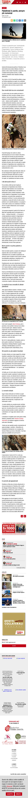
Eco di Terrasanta (14, 767)
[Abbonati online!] (20, 2)
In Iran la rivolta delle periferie (9, 559)
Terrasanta (14, 766)
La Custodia (14, 755)
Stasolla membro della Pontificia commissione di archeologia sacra (18, 586)
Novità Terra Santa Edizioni (8, 655)
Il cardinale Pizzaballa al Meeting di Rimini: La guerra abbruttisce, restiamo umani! (19, 602)
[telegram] (17, 21)
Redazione (14, 751)
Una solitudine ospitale (20, 704)
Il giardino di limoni (11, 544)
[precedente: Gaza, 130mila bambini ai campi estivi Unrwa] (22, 516)
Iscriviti (14, 645)
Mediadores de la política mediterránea (7, 706)
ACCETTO (10, 794)
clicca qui (9, 786)
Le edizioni (14, 753)
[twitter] (22, 21)
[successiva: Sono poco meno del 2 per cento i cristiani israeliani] (25, 516)
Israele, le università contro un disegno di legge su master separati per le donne (13, 546)
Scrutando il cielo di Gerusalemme (9, 607)
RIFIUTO (18, 794)
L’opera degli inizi (21, 672)
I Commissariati (14, 758)
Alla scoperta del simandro (18, 576)
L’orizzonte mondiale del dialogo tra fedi (11, 565)
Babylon (8, 551)
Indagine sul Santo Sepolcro (18, 592)
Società (4, 8)
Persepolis (9, 557)
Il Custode (14, 756)
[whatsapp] (14, 21)
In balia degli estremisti (8, 552)
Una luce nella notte (7, 677)
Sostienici (14, 760)
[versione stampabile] (25, 21)
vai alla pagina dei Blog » (21, 567)
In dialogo (9, 563)
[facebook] (20, 21)
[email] (12, 21)
